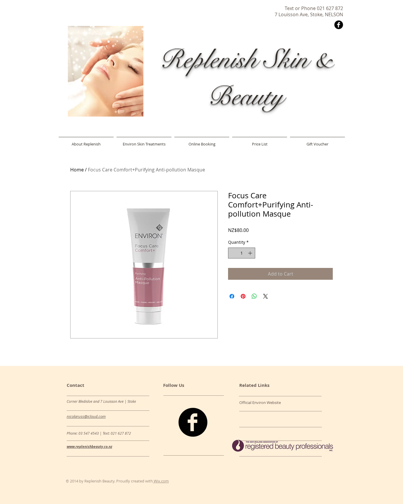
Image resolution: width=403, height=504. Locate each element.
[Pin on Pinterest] (243, 296)
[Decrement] (232, 253)
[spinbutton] (241, 253)
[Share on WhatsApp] (254, 296)
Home (77, 169)
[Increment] (250, 253)
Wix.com (161, 481)
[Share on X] (265, 296)
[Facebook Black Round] (338, 24)
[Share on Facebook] (231, 296)
